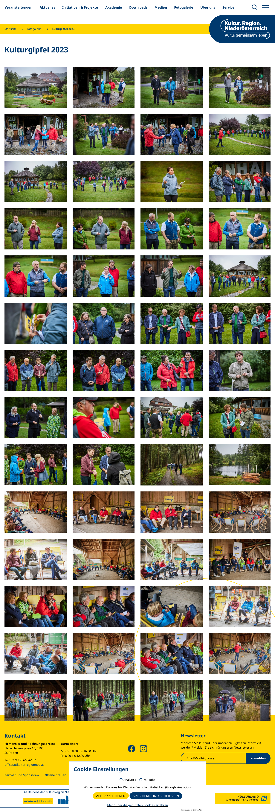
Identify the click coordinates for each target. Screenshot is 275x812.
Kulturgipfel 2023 (63, 29)
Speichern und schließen (156, 796)
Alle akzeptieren (111, 796)
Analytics (129, 780)
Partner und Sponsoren (21, 775)
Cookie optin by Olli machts (191, 810)
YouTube (149, 780)
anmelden (258, 758)
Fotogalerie (34, 29)
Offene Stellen (55, 775)
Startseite (10, 29)
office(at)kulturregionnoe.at (24, 765)
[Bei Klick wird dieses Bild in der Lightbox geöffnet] (35, 87)
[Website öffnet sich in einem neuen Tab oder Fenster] (243, 798)
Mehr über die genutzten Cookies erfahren (137, 805)
